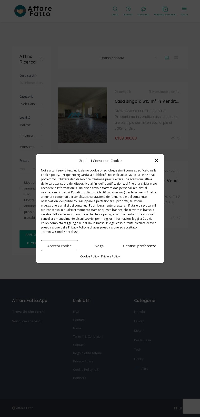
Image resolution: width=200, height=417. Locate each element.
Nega (99, 245)
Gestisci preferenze (139, 245)
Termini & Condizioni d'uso (60, 232)
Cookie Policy (89, 256)
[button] (156, 160)
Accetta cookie (59, 245)
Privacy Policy (77, 227)
